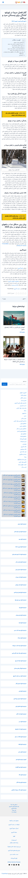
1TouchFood (4, 874)
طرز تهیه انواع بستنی (22, 752)
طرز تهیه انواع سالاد (22, 775)
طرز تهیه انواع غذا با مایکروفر (20, 729)
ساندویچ (24, 413)
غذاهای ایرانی (23, 423)
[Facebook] (18, 864)
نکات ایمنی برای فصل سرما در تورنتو (16, 50)
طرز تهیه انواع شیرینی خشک (20, 547)
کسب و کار (24, 467)
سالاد (25, 411)
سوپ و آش (23, 418)
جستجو (24, 381)
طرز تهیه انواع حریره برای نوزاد (20, 600)
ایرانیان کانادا (22, 332)
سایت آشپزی (17, 289)
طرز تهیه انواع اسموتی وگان (21, 683)
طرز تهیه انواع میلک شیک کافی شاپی (19, 653)
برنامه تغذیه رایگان (14, 843)
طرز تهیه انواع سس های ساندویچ (19, 676)
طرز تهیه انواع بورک (22, 607)
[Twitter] (16, 864)
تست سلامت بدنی (14, 854)
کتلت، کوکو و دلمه (22, 465)
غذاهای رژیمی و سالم (21, 429)
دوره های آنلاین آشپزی (14, 806)
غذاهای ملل (23, 434)
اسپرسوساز (14, 840)
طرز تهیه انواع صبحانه (22, 638)
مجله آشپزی (14, 832)
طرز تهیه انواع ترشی (22, 691)
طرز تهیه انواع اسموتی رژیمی (20, 569)
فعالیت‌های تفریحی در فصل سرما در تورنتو (15, 49)
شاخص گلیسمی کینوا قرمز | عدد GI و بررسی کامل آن (12, 515)
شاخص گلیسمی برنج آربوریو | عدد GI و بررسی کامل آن (11, 480)
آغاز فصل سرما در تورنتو (19, 42)
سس (25, 416)
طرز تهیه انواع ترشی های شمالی (20, 531)
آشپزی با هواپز (23, 393)
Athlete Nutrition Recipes (14, 862)
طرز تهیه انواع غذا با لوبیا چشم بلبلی (19, 554)
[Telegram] (11, 864)
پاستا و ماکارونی (22, 454)
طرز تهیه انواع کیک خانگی (21, 714)
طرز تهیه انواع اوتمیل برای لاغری (20, 592)
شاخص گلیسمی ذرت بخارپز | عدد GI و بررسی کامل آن (11, 506)
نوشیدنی (24, 444)
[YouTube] (9, 864)
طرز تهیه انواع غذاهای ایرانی (20, 706)
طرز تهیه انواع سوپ (22, 539)
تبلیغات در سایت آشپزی (14, 825)
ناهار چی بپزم (15, 285)
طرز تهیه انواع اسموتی (22, 524)
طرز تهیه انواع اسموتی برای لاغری (20, 699)
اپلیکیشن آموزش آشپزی (13, 281)
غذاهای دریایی (23, 426)
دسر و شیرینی (23, 406)
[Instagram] (14, 864)
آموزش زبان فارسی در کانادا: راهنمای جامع (15, 328)
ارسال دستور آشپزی (14, 828)
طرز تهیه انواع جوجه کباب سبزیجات (19, 645)
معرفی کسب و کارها (14, 821)
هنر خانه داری (23, 452)
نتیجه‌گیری (21, 55)
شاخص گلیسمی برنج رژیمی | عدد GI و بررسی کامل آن (11, 476)
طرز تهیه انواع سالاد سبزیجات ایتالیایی (18, 790)
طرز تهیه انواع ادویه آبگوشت (20, 767)
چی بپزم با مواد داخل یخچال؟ (14, 847)
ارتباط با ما (14, 812)
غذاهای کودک (23, 436)
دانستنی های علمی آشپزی (20, 403)
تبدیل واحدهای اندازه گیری (14, 850)
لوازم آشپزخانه (23, 439)
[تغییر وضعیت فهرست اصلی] (3, 2)
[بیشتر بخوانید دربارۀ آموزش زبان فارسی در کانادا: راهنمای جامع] (13, 318)
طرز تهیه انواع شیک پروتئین (20, 585)
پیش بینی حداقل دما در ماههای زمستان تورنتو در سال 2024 (14, 52)
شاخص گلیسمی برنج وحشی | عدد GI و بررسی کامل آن (11, 498)
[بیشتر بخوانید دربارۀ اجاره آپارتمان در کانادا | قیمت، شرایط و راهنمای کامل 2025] (13, 347)
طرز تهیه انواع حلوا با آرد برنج (20, 661)
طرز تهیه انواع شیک (22, 623)
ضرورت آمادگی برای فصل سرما (17, 45)
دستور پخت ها (14, 804)
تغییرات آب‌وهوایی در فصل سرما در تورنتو (15, 44)
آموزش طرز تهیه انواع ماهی (21, 759)
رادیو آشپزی (20, 268)
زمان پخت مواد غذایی (21, 408)
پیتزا (25, 457)
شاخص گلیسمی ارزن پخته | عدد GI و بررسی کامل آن (12, 502)
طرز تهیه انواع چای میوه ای (21, 615)
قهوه (14, 836)
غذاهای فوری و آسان (21, 431)
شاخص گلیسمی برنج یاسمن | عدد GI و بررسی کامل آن (11, 485)
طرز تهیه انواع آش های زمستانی (20, 668)
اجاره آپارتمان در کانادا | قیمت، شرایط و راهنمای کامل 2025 (14, 360)
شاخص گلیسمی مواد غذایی (20, 421)
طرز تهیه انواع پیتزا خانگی (21, 782)
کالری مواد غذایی (22, 462)
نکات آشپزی (23, 447)
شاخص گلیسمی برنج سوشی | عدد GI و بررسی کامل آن (11, 489)
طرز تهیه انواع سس (22, 721)
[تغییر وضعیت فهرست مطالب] (23, 40)
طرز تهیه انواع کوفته (22, 744)
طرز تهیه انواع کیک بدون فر (21, 577)
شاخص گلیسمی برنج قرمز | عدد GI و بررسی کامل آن (12, 493)
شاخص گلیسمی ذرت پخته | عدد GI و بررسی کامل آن (11, 511)
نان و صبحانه (23, 441)
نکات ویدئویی (23, 449)
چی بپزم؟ (14, 810)
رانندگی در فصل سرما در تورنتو (17, 47)
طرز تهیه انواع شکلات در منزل (20, 737)
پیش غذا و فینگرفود (21, 459)
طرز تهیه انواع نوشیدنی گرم (21, 562)
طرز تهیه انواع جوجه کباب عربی (20, 630)
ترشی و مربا (23, 400)
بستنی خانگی (23, 398)
